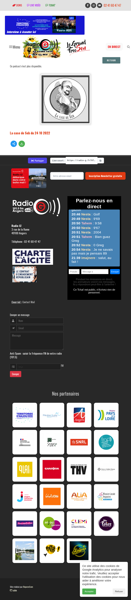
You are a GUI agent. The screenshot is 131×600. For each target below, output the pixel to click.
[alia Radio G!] (79, 496)
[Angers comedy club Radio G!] (79, 550)
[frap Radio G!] (106, 442)
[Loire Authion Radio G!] (24, 550)
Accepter (89, 591)
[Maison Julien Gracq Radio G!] (106, 469)
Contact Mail (28, 302)
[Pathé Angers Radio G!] (52, 550)
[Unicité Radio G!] (52, 496)
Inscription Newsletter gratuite (105, 176)
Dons (19, 5)
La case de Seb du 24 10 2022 (30, 132)
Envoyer (15, 374)
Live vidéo (35, 5)
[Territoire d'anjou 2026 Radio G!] (24, 415)
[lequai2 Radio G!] (24, 469)
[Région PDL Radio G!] (106, 415)
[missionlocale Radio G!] (106, 496)
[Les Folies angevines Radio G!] (106, 523)
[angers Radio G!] (79, 415)
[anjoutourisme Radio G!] (52, 523)
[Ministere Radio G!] (24, 442)
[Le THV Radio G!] (79, 469)
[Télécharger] (22, 144)
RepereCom (28, 586)
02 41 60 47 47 (112, 5)
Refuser (119, 591)
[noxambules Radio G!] (24, 523)
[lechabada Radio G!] (52, 469)
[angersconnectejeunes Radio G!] (24, 496)
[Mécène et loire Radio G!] (52, 415)
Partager (37, 160)
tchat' (51, 5)
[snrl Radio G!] (79, 442)
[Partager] (14, 144)
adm (14, 590)
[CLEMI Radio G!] (79, 523)
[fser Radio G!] (52, 442)
